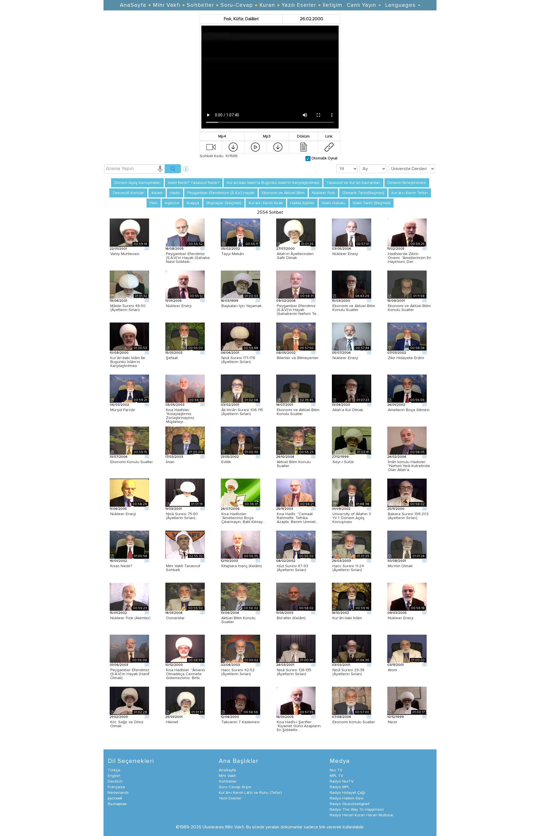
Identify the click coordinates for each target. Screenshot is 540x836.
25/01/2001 (174, 717)
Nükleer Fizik (323, 193)
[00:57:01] (351, 232)
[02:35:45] (296, 388)
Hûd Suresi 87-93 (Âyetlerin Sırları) (292, 568)
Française (116, 787)
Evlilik (226, 462)
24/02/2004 (396, 457)
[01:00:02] (240, 648)
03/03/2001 (341, 665)
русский (115, 798)
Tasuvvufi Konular (128, 193)
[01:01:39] (351, 544)
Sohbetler (200, 5)
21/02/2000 (119, 717)
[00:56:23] (296, 440)
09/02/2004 (286, 301)
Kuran (267, 5)
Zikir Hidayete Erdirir (406, 358)
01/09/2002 (341, 509)
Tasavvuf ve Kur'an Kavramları (353, 183)
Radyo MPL (340, 787)
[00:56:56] (240, 700)
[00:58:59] (185, 648)
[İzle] (210, 147)
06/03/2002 (119, 405)
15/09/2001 (396, 301)
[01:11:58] (407, 284)
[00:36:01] (240, 492)
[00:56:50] (185, 596)
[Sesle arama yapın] (160, 169)
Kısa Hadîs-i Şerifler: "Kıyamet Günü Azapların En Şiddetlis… (299, 726)
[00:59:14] (129, 232)
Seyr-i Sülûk (343, 462)
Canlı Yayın (362, 5)
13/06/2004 (230, 613)
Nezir (392, 722)
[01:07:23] (351, 388)
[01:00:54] (129, 544)
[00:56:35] (240, 544)
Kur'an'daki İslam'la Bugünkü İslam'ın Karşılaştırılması (273, 183)
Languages (401, 5)
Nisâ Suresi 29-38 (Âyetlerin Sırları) (348, 672)
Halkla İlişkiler (302, 203)
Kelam (157, 193)
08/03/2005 (397, 613)
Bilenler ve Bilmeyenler (298, 358)
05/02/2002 (230, 249)
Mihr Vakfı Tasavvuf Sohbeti (183, 568)
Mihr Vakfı (166, 5)
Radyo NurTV (342, 781)
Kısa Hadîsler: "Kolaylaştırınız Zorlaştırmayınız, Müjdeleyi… (180, 416)
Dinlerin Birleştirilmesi (407, 183)
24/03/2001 (285, 665)
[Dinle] (255, 147)
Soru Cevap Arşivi (235, 787)
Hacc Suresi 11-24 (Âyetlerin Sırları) (348, 568)
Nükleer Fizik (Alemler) (130, 618)
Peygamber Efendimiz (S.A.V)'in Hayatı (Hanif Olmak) (129, 674)
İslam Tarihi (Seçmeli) (371, 203)
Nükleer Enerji (345, 254)
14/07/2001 (284, 405)
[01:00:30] (240, 440)
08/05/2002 (286, 353)
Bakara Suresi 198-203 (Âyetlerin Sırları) (408, 516)
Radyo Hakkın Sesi (346, 798)
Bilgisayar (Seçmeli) (223, 203)
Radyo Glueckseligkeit (350, 804)
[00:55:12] (185, 284)
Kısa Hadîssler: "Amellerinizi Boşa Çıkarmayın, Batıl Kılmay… (243, 518)
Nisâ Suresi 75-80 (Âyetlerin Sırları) (182, 516)
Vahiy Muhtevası (124, 254)
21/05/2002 (230, 457)
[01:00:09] (185, 440)
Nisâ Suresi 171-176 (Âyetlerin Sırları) (238, 360)
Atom (392, 670)
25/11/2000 (395, 509)
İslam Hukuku (333, 203)
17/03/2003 (174, 457)
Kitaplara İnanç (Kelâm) (241, 566)
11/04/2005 (118, 509)
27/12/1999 (340, 457)
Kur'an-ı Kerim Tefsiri (410, 193)
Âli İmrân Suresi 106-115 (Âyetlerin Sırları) (242, 412)
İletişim (332, 5)
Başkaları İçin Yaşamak (241, 306)
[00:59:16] (351, 596)
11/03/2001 (173, 509)
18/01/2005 (285, 717)
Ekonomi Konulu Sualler (131, 462)
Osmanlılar (175, 618)
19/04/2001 (118, 301)
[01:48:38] (351, 492)
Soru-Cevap (236, 5)
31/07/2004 (118, 457)
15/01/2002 (118, 613)
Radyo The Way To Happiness (357, 810)
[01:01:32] (129, 284)
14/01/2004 (174, 613)
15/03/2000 (341, 301)
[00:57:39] (296, 700)
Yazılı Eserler (299, 5)
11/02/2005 (395, 249)
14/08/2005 (174, 249)
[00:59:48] (240, 336)
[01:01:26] (296, 232)
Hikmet (172, 722)
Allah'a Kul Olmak (347, 410)
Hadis (175, 193)
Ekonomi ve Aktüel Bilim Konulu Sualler (353, 308)
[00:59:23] (129, 596)
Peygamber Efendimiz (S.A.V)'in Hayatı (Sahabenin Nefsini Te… (298, 310)
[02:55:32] (185, 544)
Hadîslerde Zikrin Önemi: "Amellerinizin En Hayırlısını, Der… (409, 258)
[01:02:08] (240, 388)
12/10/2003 (229, 561)
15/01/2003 (174, 353)
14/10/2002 (340, 613)
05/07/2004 (341, 353)
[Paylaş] (329, 147)
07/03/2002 (396, 353)
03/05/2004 (341, 249)
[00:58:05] (407, 440)
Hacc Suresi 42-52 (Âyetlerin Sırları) (238, 672)
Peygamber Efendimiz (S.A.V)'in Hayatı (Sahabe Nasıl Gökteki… (188, 258)
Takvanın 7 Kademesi (240, 722)
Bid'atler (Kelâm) (291, 618)
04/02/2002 (285, 561)
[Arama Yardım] (186, 167)
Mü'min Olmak (400, 566)
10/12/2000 (174, 665)
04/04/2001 (230, 353)
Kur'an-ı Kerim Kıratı (266, 203)
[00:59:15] (129, 440)
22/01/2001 (118, 249)
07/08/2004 (341, 717)
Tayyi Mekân (232, 254)
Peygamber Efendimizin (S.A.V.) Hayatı (221, 193)
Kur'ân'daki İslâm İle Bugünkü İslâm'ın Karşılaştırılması (127, 362)
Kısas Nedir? (121, 566)
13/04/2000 (341, 405)
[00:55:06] (407, 388)
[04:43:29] (351, 284)
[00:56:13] (185, 388)
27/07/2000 (285, 249)
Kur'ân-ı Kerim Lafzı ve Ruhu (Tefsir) (250, 793)
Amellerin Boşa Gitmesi (408, 410)
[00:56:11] (240, 232)
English (114, 776)
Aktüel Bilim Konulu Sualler (294, 464)
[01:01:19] (185, 492)
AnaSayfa (133, 5)
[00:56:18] (407, 596)
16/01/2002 (118, 561)
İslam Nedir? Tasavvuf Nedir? (193, 183)
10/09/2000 (119, 353)
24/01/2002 (396, 405)
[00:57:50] (296, 336)
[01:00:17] (407, 700)
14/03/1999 (229, 301)
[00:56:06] (129, 648)
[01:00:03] (240, 284)
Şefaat (172, 358)
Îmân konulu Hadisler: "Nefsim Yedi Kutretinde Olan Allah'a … (409, 466)
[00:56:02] (296, 544)
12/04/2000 (230, 717)
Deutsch (115, 781)
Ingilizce (172, 203)
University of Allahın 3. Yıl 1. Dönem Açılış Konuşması (352, 518)
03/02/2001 (230, 405)
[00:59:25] (407, 232)
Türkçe (114, 770)
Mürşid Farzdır (122, 410)
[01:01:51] (185, 700)
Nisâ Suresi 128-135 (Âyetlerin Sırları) (294, 672)
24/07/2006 (230, 509)
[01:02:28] (129, 700)
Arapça (192, 203)
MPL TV (336, 776)
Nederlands (118, 793)
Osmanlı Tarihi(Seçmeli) (363, 193)
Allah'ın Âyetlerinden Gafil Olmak (295, 256)
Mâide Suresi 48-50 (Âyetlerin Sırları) (128, 308)
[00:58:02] (407, 492)
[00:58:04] (407, 336)
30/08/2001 (396, 561)
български (117, 804)
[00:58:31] (296, 284)
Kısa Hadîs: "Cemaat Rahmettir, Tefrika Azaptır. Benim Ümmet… (297, 518)
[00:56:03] (185, 336)
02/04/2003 (230, 665)
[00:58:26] (129, 492)
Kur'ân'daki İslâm (347, 618)
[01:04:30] (351, 648)
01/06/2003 (119, 665)
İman (170, 462)
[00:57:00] (351, 700)
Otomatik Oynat (324, 158)
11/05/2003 (284, 613)
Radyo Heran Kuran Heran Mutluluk (361, 815)
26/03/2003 (341, 561)
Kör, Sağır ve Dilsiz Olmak (126, 724)
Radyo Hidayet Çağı (347, 793)
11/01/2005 (173, 301)
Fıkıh (154, 203)
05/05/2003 (174, 405)
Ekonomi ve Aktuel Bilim (283, 193)
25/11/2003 (284, 509)
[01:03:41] (351, 440)
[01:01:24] (407, 544)
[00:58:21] (296, 492)
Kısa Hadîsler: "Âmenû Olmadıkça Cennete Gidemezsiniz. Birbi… (185, 674)
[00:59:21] (129, 388)
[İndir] (233, 147)
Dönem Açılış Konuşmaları (137, 183)
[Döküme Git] (303, 147)
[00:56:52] (185, 232)
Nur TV (336, 770)
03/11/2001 (395, 665)
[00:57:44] (351, 336)
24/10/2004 (285, 457)
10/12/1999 (395, 717)
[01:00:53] (129, 336)
